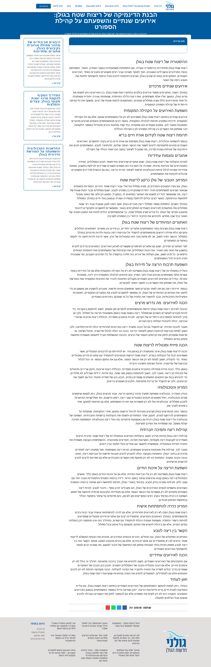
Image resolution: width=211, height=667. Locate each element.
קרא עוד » (56, 83)
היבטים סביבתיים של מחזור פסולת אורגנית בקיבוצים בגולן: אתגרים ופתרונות (43, 46)
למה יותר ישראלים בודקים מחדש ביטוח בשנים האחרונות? (94, 638)
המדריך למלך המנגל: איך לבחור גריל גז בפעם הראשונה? (63, 638)
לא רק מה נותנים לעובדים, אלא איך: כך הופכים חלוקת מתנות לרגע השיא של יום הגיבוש (126, 639)
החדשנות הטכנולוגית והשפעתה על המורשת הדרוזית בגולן (43, 151)
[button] (72, 41)
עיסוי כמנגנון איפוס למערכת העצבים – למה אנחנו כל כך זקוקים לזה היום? (61, 653)
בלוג (69, 6)
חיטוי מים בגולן (112, 6)
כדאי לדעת (58, 6)
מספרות (78, 6)
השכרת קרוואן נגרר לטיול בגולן (136, 6)
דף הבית (158, 6)
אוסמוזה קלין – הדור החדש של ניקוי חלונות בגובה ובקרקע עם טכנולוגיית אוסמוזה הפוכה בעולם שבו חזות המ (94, 655)
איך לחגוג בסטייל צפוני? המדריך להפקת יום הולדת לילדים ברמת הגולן (62, 626)
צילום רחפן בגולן (93, 6)
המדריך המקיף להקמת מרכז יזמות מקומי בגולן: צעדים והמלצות (45, 100)
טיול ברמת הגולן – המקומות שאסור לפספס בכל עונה (125, 624)
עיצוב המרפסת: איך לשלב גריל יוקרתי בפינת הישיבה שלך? (94, 626)
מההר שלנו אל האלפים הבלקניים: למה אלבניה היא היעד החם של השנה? (125, 653)
